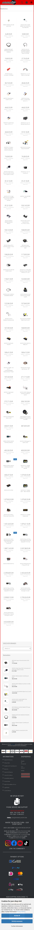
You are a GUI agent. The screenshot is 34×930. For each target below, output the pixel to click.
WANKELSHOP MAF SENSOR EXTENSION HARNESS (8, 51)
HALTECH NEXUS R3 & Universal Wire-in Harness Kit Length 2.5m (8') (25, 589)
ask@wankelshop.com (19, 817)
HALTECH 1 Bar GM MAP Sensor (25, 197)
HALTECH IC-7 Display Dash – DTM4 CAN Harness (25, 467)
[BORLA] (22, 751)
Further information (17, 926)
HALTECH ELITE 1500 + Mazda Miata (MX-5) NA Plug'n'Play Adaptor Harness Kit (9, 541)
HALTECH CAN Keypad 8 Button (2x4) (8, 417)
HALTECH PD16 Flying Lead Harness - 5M (25, 368)
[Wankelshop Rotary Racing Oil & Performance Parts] (8, 2)
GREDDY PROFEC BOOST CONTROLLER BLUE (8, 442)
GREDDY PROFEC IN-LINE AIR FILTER (8, 25)
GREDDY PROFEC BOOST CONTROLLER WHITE (8, 466)
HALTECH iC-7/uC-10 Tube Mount (25, 172)
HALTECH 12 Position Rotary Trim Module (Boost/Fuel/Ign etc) (8, 149)
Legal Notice (6, 787)
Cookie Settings (7, 790)
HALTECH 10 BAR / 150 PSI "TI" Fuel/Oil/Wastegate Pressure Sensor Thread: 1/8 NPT (9, 369)
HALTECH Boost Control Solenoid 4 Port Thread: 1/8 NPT (25, 296)
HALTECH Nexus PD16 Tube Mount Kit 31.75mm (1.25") (8, 247)
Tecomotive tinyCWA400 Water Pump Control (25, 319)
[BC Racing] (3, 751)
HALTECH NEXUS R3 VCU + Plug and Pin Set (25, 564)
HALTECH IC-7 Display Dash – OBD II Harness (25, 491)
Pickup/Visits (7, 762)
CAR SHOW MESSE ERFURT (22, 827)
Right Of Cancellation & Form (10, 784)
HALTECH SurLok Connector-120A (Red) (8, 74)
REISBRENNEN (21, 832)
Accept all (17, 915)
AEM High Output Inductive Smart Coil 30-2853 (25, 247)
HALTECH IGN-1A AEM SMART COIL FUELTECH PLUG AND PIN (25, 26)
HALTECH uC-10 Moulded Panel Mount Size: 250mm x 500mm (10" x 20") (25, 271)
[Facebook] (14, 843)
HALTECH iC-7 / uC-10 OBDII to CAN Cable (25, 74)
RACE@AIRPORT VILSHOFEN (19, 834)
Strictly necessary (17, 921)
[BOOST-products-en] (17, 751)
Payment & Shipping (8, 772)
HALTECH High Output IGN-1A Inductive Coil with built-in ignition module (8, 173)
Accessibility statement (9, 778)
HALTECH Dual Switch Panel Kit (8, 344)
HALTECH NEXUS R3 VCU (8, 563)
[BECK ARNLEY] (8, 751)
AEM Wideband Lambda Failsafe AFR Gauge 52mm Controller (25, 418)
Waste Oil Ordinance (8, 759)
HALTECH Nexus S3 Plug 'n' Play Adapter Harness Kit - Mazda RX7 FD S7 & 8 (8, 589)
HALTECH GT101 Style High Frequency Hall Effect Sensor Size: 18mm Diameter (8, 198)
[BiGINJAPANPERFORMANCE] (12, 751)
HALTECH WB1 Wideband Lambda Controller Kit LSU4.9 (25, 394)
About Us (6, 769)
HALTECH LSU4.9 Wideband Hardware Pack (8, 319)
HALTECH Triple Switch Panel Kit (8, 393)
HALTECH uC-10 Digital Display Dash (25, 515)
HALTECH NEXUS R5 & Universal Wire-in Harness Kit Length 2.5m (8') (8, 614)
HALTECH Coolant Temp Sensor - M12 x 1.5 (8, 123)
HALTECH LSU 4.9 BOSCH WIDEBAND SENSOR (8, 295)
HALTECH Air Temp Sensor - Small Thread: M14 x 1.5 (25, 100)
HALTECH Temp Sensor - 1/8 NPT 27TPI (8, 99)
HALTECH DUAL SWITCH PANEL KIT (25, 344)
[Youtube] (20, 843)
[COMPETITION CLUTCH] (26, 751)
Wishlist (22, 770)
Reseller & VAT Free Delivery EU (10, 766)
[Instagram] (8, 843)
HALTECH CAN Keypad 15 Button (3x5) (25, 442)
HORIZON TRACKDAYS (21, 831)
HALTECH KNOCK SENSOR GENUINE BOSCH (9, 222)
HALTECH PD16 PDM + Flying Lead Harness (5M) (8, 515)
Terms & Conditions (8, 775)
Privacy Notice (21, 911)
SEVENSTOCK (18, 838)
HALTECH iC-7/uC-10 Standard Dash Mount (25, 123)
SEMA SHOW (20, 836)
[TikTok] (26, 843)
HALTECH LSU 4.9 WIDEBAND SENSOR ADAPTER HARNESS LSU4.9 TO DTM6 (25, 51)
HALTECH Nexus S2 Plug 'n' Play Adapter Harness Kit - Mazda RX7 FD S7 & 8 (25, 540)
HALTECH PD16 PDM (8, 490)
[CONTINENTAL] (31, 751)
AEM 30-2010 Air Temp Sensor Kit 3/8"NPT (25, 148)
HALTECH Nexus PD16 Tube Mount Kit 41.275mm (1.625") (25, 222)
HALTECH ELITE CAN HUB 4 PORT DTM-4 (8, 270)
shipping (13, 744)
